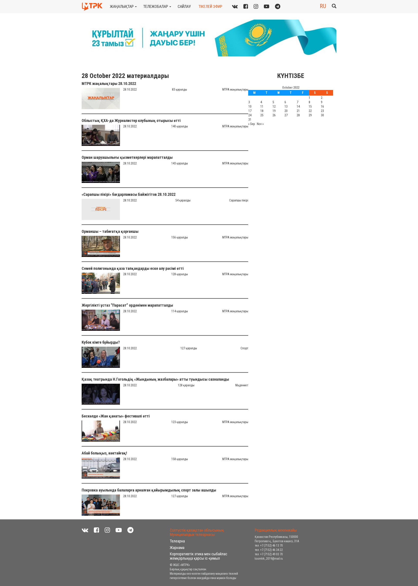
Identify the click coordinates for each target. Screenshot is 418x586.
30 (322, 115)
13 (286, 106)
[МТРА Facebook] (245, 6)
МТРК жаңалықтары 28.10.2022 (109, 83)
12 (274, 106)
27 (286, 115)
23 (322, 111)
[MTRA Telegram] (277, 6)
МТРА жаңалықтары (235, 89)
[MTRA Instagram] (256, 6)
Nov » (260, 124)
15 (310, 106)
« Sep (251, 124)
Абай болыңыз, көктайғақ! (104, 453)
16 (322, 106)
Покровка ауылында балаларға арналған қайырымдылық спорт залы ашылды (149, 490)
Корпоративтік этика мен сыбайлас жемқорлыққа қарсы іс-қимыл (198, 556)
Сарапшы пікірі (238, 200)
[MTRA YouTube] (266, 6)
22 (310, 111)
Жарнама (177, 547)
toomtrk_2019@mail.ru (269, 558)
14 (298, 106)
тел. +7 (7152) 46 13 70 (269, 545)
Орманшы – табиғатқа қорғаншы (110, 231)
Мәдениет (241, 385)
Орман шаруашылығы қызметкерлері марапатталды (127, 157)
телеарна (177, 541)
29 (310, 115)
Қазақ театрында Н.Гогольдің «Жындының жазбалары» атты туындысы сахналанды (155, 379)
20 (286, 111)
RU (323, 6)
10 (249, 106)
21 (298, 111)
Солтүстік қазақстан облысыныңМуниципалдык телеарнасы (197, 532)
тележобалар (156, 6)
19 (274, 111)
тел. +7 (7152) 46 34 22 (269, 550)
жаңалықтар (122, 6)
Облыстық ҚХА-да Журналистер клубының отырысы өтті (131, 120)
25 (261, 115)
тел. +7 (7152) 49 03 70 (269, 554)
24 (249, 115)
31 (249, 119)
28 (298, 115)
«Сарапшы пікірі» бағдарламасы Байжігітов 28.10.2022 (128, 194)
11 (261, 106)
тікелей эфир (210, 6)
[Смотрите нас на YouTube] (119, 530)
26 (274, 115)
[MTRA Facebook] (96, 530)
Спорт (244, 348)
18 (261, 111)
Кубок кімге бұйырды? (101, 342)
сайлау (184, 6)
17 (249, 111)
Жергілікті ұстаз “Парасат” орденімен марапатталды (127, 305)
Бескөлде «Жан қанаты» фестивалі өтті (116, 416)
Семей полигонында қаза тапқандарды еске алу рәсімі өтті (133, 268)
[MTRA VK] (235, 6)
